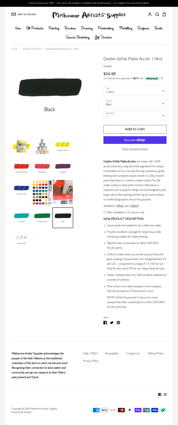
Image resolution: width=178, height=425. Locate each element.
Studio (158, 28)
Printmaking (106, 28)
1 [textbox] (106, 117)
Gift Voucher (103, 37)
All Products (34, 28)
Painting (53, 28)
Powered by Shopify (21, 412)
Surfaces (143, 28)
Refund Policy (156, 353)
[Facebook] (158, 394)
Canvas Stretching (78, 37)
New (18, 28)
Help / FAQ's (90, 353)
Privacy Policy (90, 361)
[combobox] (135, 91)
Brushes (70, 28)
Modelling (125, 28)
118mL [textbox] (110, 92)
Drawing (87, 28)
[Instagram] (164, 394)
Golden (107, 66)
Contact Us (133, 353)
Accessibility (111, 353)
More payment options (135, 149)
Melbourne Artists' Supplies (43, 409)
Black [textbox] (109, 104)
